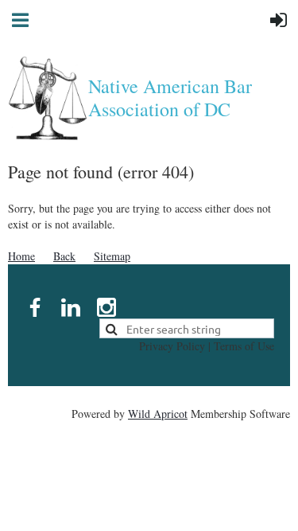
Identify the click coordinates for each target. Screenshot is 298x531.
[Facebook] (35, 307)
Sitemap (112, 256)
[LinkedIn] (71, 307)
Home (21, 256)
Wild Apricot (158, 413)
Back (64, 256)
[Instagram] (106, 307)
